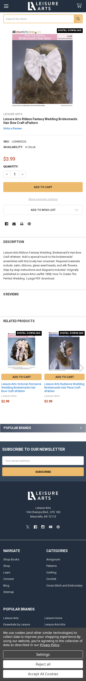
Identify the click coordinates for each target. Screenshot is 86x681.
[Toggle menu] (6, 6)
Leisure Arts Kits (55, 624)
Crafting (51, 572)
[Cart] (80, 5)
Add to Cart (21, 377)
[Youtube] (50, 527)
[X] (27, 527)
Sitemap (8, 592)
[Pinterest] (29, 224)
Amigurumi (53, 559)
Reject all (43, 664)
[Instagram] (43, 527)
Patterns (51, 566)
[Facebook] (6, 224)
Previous (4, 368)
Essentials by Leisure (16, 624)
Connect (8, 579)
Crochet (51, 579)
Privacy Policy (49, 645)
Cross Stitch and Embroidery (64, 585)
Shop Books (11, 559)
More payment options (43, 199)
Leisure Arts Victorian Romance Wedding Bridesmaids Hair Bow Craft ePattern (21, 387)
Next (81, 368)
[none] (43, 68)
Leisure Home (53, 618)
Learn (6, 572)
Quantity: (11, 166)
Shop (6, 566)
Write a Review (12, 128)
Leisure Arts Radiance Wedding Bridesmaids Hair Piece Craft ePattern (64, 387)
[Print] (22, 224)
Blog (6, 585)
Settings (43, 654)
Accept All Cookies (43, 673)
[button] (43, 210)
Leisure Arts (11, 618)
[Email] (14, 224)
